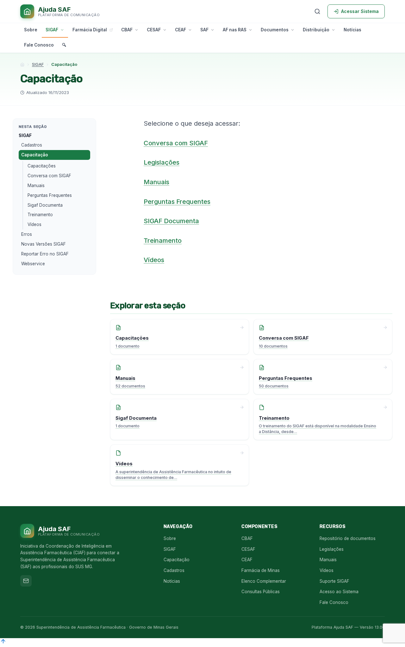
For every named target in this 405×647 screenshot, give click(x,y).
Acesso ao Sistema (339, 591)
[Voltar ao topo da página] (3, 643)
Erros (26, 234)
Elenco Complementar (263, 581)
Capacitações (42, 165)
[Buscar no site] (317, 11)
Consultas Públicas (260, 591)
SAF (204, 29)
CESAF (154, 29)
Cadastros (31, 145)
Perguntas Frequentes (50, 195)
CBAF (127, 29)
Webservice (33, 263)
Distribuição (316, 29)
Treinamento (40, 214)
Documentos (275, 29)
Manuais (36, 185)
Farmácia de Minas (260, 570)
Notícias (352, 29)
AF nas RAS (234, 29)
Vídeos (34, 224)
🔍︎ (64, 44)
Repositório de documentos (348, 538)
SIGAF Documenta (171, 221)
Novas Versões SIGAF (43, 244)
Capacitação (34, 154)
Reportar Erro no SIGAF (45, 253)
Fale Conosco (39, 44)
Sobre (30, 29)
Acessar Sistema (360, 11)
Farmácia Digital (89, 29)
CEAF (180, 29)
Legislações (161, 162)
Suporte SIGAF (334, 581)
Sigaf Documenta (45, 205)
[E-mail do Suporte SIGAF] (26, 581)
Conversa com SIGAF (49, 175)
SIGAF (52, 29)
